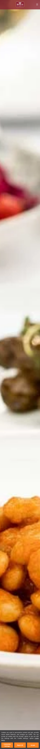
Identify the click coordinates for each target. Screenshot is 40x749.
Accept (33, 745)
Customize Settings (7, 745)
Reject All (20, 745)
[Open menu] (37, 4)
